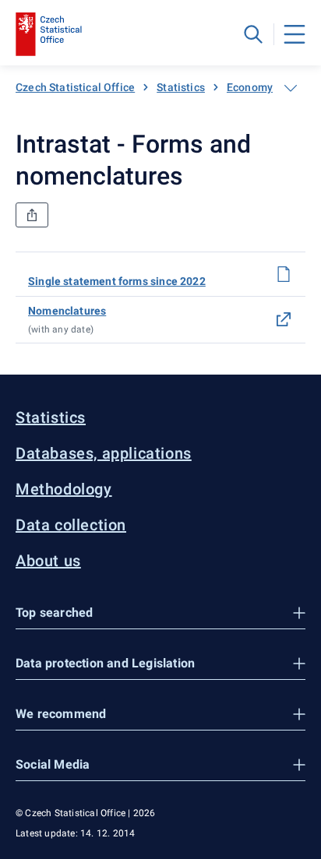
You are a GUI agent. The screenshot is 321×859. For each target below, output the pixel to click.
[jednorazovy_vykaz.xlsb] (283, 274)
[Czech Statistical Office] (49, 34)
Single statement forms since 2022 (117, 281)
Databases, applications (104, 453)
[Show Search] (253, 34)
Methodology (64, 489)
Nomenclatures (67, 311)
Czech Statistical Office (75, 87)
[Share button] (32, 214)
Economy (250, 87)
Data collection (71, 525)
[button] (160, 613)
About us (48, 560)
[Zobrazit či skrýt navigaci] (290, 88)
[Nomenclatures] (283, 319)
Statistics (181, 87)
